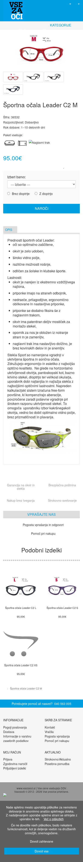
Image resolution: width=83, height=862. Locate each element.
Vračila (49, 732)
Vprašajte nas (41, 514)
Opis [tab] (9, 229)
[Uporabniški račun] (68, 3)
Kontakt (50, 727)
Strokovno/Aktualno (58, 759)
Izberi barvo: (16, 177)
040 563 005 (62, 703)
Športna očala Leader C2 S (62, 608)
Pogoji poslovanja (15, 727)
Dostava (8, 732)
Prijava (7, 759)
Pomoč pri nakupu (57, 741)
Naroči (41, 208)
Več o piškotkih (54, 819)
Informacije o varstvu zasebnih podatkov (17, 738)
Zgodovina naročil (15, 764)
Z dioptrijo (46, 193)
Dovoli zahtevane (41, 841)
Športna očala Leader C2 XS (20, 665)
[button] (61, 3)
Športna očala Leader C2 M (26, 688)
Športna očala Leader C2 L (20, 608)
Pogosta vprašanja (57, 736)
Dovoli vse (42, 851)
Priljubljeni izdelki (14, 768)
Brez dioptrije (20, 193)
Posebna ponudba (57, 764)
